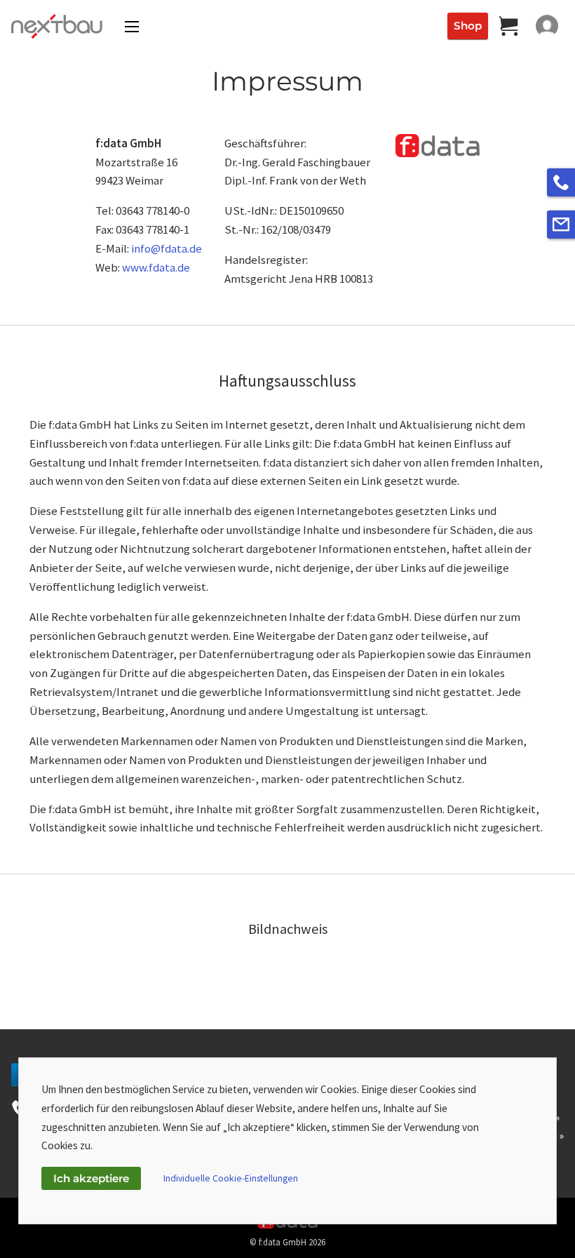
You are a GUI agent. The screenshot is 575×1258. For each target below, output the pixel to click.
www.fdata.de (156, 267)
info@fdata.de (166, 248)
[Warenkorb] (509, 26)
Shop (468, 25)
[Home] (54, 26)
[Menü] (132, 26)
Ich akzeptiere (91, 1178)
